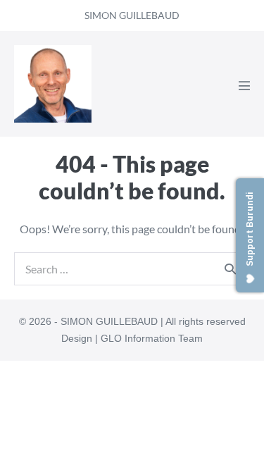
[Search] (230, 268)
